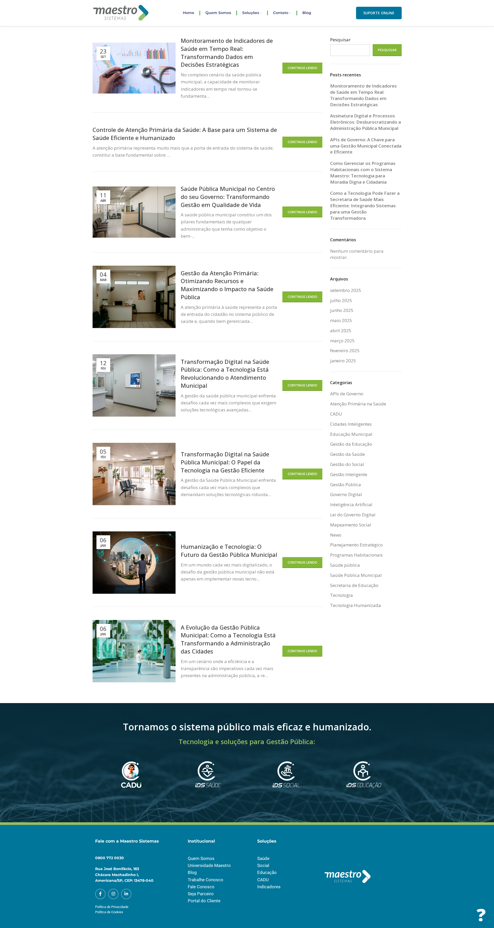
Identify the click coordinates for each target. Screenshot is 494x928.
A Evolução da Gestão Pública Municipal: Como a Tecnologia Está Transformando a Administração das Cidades (228, 639)
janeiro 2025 (343, 361)
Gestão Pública (345, 485)
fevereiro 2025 (345, 350)
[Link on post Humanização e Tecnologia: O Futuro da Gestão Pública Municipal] (134, 562)
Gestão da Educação (351, 444)
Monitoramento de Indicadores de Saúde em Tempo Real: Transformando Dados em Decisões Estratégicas (227, 52)
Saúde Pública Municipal (356, 575)
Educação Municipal (351, 434)
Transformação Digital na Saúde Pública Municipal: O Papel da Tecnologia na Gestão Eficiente (225, 462)
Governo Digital (346, 494)
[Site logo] (121, 13)
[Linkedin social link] (126, 894)
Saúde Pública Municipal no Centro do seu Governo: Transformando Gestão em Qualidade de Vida (228, 197)
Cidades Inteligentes (351, 424)
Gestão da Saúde (347, 454)
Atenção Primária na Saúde (358, 404)
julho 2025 (341, 300)
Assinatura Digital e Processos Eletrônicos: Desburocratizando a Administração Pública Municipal (365, 122)
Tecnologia (341, 595)
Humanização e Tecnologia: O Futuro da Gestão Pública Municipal (229, 550)
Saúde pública (345, 565)
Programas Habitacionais (356, 555)
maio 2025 (341, 320)
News (335, 535)
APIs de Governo (346, 394)
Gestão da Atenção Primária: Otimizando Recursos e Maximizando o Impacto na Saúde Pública (227, 285)
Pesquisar (340, 40)
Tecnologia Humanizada (355, 605)
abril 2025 (340, 330)
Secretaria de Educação (354, 585)
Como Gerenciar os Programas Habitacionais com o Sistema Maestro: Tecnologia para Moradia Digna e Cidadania (362, 172)
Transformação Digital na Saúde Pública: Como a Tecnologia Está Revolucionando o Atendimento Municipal (225, 373)
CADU (336, 414)
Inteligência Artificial (351, 505)
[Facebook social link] (100, 894)
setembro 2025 (345, 290)
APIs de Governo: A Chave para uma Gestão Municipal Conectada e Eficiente (365, 146)
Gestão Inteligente (348, 474)
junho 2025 (341, 310)
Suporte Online (378, 12)
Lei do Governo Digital (352, 515)
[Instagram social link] (113, 894)
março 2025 (342, 341)
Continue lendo (302, 67)
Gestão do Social (347, 464)
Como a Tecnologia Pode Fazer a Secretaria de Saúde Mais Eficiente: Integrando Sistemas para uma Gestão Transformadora (365, 205)
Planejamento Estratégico (356, 545)
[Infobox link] (130, 781)
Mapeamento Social (350, 525)
